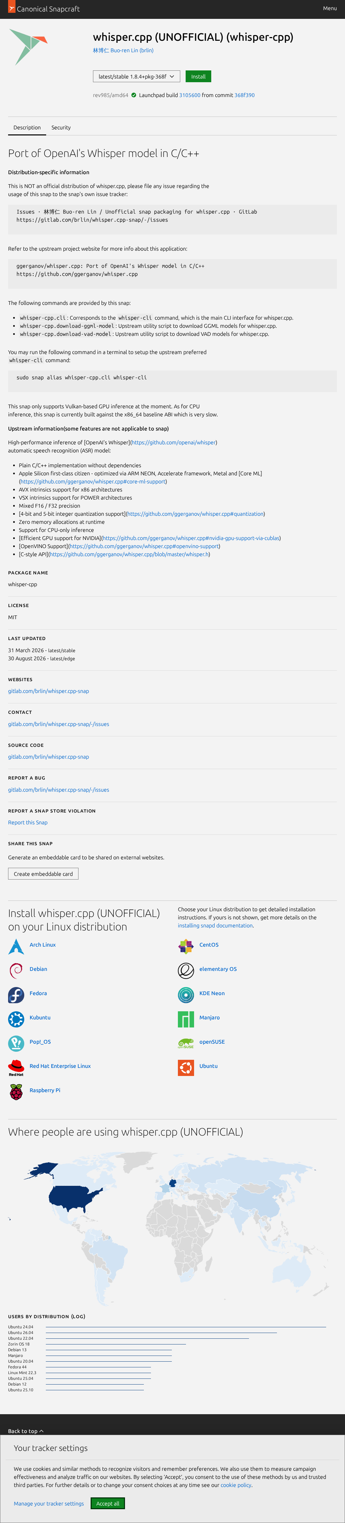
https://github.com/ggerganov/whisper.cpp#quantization (195, 514)
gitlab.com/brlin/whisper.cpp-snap (48, 691)
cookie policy (236, 1485)
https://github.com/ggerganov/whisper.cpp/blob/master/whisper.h (129, 554)
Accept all (107, 1503)
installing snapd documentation (215, 925)
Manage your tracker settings (49, 1503)
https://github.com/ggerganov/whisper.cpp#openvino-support (144, 546)
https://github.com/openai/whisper (174, 442)
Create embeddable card (43, 874)
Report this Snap (28, 822)
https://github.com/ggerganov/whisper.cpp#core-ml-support (93, 481)
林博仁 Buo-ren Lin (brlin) (123, 50)
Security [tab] (61, 127)
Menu (330, 8)
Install (198, 76)
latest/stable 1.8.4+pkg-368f (134, 76)
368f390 (244, 95)
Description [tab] (27, 127)
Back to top (23, 1431)
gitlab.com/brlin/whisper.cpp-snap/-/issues (58, 724)
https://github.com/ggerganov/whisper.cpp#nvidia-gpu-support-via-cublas (191, 538)
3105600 (189, 95)
